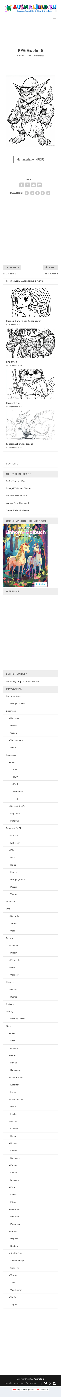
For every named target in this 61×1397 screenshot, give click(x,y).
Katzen (13, 1165)
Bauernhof (15, 916)
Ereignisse (11, 711)
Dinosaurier (15, 1070)
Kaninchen (15, 1158)
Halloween (15, 718)
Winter (13, 747)
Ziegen (13, 1304)
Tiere (8, 1026)
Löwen (13, 1195)
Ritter (12, 967)
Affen (12, 1041)
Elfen (12, 850)
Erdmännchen (17, 1099)
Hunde (13, 1143)
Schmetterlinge (17, 1260)
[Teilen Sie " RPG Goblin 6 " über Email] (33, 185)
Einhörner (15, 843)
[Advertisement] (32, 31)
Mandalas (10, 901)
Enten (13, 1092)
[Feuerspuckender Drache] (30, 425)
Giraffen (14, 1128)
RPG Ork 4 (11, 361)
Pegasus (14, 887)
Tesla (15, 799)
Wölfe (13, 1297)
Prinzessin (15, 960)
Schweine (14, 1268)
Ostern (13, 733)
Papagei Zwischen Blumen (18, 488)
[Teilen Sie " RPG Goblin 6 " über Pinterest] (27, 185)
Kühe (12, 1187)
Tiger (12, 1282)
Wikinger (14, 975)
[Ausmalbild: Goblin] (30, 146)
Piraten (13, 953)
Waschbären (16, 1290)
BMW (15, 777)
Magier (13, 872)
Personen (10, 938)
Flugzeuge (15, 813)
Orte (8, 909)
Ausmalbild (39, 1379)
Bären (13, 1055)
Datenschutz (31, 1383)
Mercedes (18, 791)
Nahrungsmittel (17, 1018)
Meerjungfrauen (17, 879)
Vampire (14, 894)
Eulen (13, 1106)
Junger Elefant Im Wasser (18, 510)
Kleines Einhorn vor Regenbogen (23, 321)
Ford (15, 784)
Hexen (13, 865)
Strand (13, 923)
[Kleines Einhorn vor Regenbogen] (30, 302)
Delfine (13, 1063)
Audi (15, 769)
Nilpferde (14, 1216)
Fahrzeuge (11, 755)
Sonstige (10, 1011)
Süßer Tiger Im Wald (15, 481)
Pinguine (14, 1238)
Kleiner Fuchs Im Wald (16, 495)
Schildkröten (16, 1253)
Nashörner (15, 1209)
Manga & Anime (17, 703)
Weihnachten (16, 740)
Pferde (13, 1231)
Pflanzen (10, 982)
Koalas (13, 1172)
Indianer (14, 945)
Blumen (13, 997)
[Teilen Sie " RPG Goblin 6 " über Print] (39, 185)
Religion (10, 1004)
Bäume (13, 989)
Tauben (13, 1275)
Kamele (13, 1150)
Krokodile (14, 1180)
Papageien (15, 1224)
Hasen (13, 1136)
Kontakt (8, 1383)
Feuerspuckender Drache (19, 443)
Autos (13, 762)
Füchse (13, 1121)
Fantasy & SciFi (24, 55)
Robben (14, 1246)
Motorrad (14, 821)
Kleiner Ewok (13, 403)
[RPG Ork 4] (30, 343)
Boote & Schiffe (17, 806)
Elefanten (14, 1085)
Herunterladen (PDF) (30, 159)
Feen (12, 857)
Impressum (19, 1383)
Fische (13, 1114)
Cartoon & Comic (14, 696)
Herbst (13, 725)
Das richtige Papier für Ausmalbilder (23, 681)
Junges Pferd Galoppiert (17, 503)
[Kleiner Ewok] (30, 384)
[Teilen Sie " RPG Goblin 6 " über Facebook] (22, 185)
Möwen (13, 1202)
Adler (12, 1033)
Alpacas (14, 1048)
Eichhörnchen (16, 1077)
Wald (12, 931)
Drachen (14, 835)
